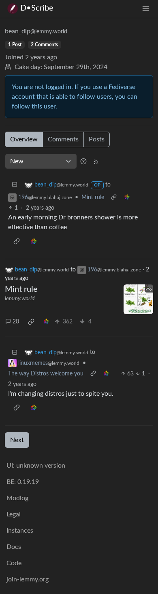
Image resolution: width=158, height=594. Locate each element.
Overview (24, 139)
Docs (13, 547)
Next (17, 440)
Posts (97, 139)
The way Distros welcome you (45, 374)
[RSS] (96, 161)
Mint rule (92, 197)
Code (13, 563)
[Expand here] (139, 299)
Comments (63, 139)
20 (16, 322)
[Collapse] (14, 185)
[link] (126, 197)
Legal (13, 514)
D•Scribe (36, 8)
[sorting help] (83, 161)
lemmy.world (19, 298)
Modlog (17, 498)
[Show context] (113, 197)
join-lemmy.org (27, 579)
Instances (19, 530)
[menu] (146, 8)
